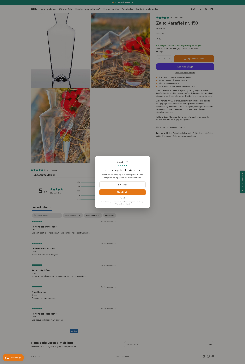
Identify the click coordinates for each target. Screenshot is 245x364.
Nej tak (122, 198)
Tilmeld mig (122, 192)
